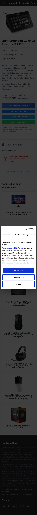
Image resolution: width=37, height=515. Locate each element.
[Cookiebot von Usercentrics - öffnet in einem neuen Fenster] (26, 229)
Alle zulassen (18, 270)
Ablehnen (18, 284)
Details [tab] (17, 235)
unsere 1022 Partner (16, 248)
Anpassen (17, 277)
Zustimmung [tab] (7, 235)
